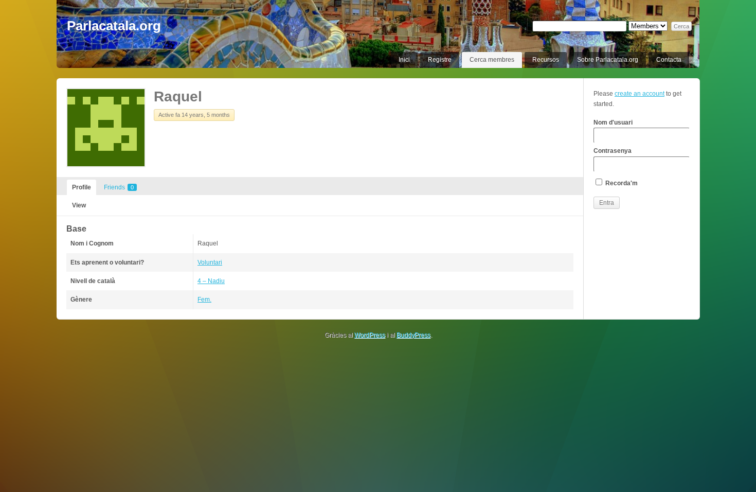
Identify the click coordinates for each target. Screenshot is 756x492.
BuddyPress (413, 335)
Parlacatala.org (114, 25)
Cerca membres (492, 59)
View (79, 205)
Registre (440, 59)
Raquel (178, 96)
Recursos (545, 59)
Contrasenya (612, 150)
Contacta (668, 59)
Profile (81, 187)
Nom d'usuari (613, 122)
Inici (404, 59)
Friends (119, 187)
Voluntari (209, 262)
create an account (639, 93)
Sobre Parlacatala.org (607, 59)
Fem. (204, 299)
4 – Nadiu (211, 281)
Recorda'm (621, 183)
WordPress (369, 335)
